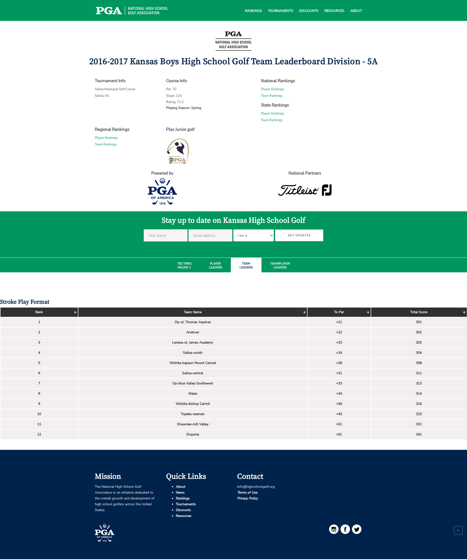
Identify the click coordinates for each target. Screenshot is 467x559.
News (180, 492)
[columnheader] (39, 312)
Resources (334, 4)
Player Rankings (272, 89)
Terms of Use (247, 492)
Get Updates (299, 235)
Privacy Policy (247, 498)
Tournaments (281, 4)
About (356, 4)
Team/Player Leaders (280, 265)
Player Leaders (215, 265)
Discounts (309, 4)
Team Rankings (272, 96)
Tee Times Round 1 (184, 265)
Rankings (253, 4)
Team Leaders (246, 265)
